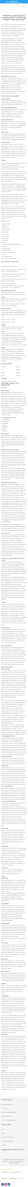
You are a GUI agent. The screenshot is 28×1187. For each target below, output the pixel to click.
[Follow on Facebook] (2, 1184)
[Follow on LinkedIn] (9, 1184)
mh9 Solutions (20, 1178)
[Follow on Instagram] (6, 1184)
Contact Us (10, 1169)
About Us (3, 1169)
